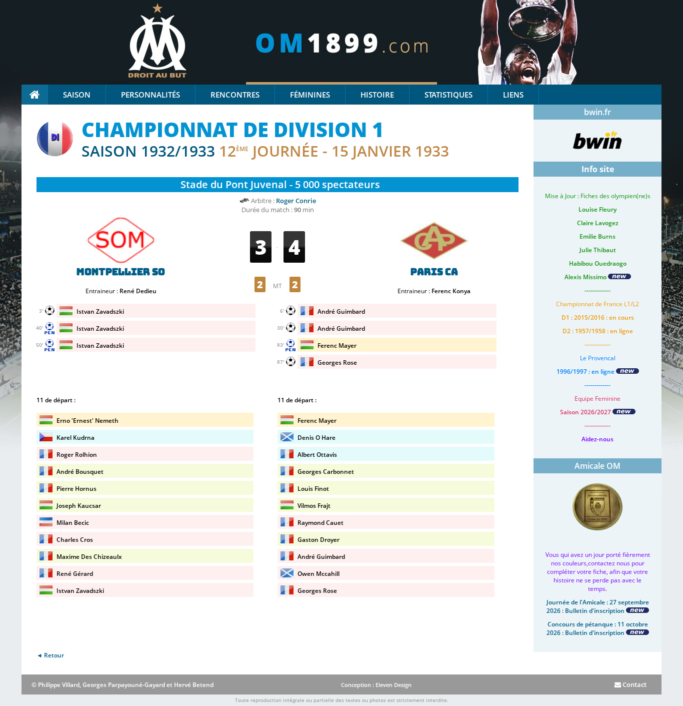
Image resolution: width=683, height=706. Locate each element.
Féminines (310, 95)
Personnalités (150, 95)
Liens (513, 95)
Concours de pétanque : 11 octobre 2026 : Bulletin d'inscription (597, 628)
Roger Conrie (296, 200)
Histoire (377, 95)
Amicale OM (597, 465)
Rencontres (235, 95)
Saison (76, 95)
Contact (633, 684)
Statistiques (448, 95)
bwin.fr (597, 112)
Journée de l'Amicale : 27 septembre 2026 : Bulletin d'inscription (597, 606)
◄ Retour (50, 655)
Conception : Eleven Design (376, 684)
